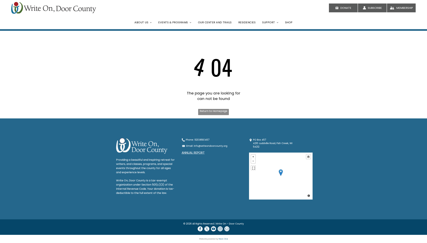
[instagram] (220, 229)
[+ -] (281, 176)
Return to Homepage (213, 111)
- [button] (253, 161)
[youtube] (213, 229)
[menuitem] (143, 22)
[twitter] (206, 229)
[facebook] (200, 229)
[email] (226, 229)
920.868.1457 (201, 139)
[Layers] (308, 157)
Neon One (223, 239)
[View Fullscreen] (253, 168)
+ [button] (253, 157)
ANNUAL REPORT (193, 153)
